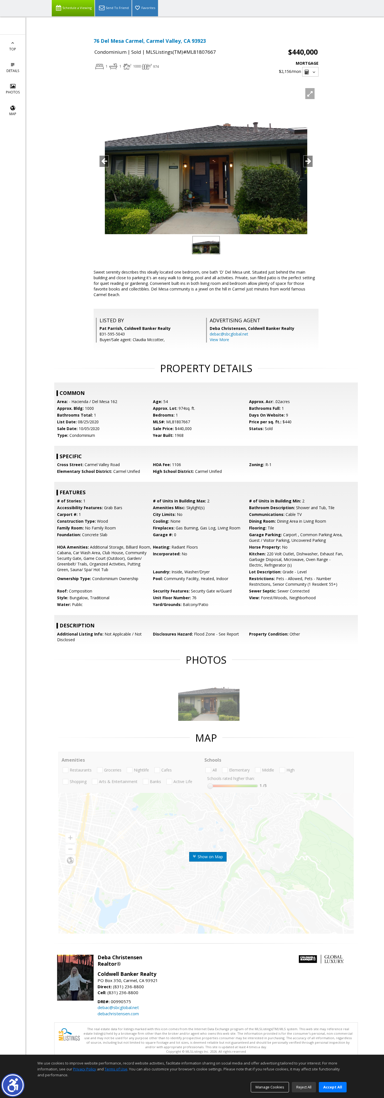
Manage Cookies (270, 1087)
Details (12, 70)
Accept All (332, 1087)
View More (219, 339)
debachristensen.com (118, 1013)
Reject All (303, 1087)
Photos (13, 92)
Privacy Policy (84, 1069)
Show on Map (209, 856)
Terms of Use (116, 1069)
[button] (13, 1085)
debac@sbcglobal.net (229, 334)
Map (12, 113)
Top (12, 49)
